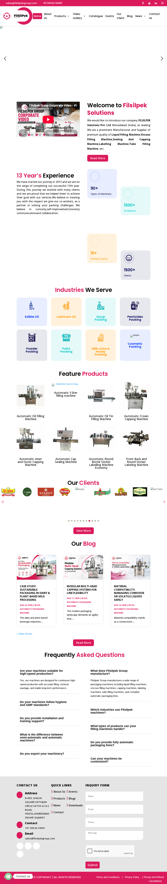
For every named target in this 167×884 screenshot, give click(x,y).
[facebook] (143, 3)
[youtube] (149, 3)
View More (83, 531)
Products (59, 798)
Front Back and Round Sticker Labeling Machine (136, 462)
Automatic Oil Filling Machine (30, 417)
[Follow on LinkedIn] (28, 845)
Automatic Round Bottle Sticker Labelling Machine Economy (101, 463)
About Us (59, 791)
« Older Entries (24, 633)
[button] (5, 58)
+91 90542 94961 (52, 3)
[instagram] (162, 3)
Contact (58, 812)
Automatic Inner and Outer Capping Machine (31, 462)
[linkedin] (156, 3)
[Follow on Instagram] (20, 854)
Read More (97, 158)
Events (73, 791)
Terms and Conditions (108, 877)
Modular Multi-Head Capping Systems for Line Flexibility (82, 589)
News (57, 805)
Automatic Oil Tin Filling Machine (101, 417)
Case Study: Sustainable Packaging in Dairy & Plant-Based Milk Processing (35, 593)
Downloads (76, 805)
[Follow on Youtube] (36, 845)
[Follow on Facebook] (20, 845)
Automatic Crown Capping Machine (136, 417)
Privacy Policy (132, 877)
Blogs (72, 798)
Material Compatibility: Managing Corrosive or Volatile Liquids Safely (129, 593)
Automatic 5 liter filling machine (65, 394)
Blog (37, 605)
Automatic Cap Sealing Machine (66, 460)
